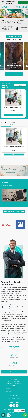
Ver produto (13, 114)
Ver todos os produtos (14, 74)
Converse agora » (23, 2)
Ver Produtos (14, 371)
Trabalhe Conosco (16, 398)
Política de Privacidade (14, 412)
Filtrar (20, 85)
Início (9, 398)
